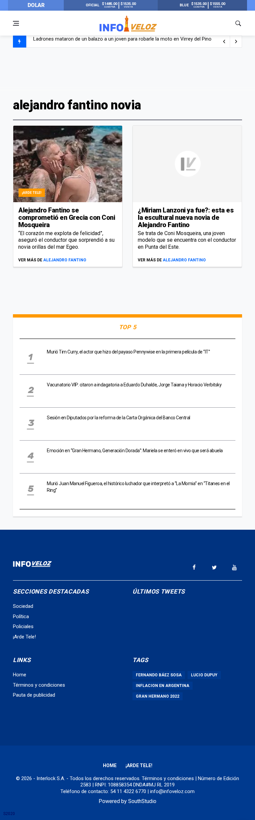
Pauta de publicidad (34, 695)
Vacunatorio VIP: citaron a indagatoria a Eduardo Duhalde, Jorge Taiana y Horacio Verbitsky (134, 384)
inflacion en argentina (162, 685)
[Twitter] (214, 567)
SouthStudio (142, 801)
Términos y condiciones (39, 685)
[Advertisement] (127, 72)
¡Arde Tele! (32, 193)
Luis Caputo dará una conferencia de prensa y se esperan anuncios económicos (121, 42)
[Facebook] (194, 567)
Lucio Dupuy (204, 675)
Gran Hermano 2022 (157, 696)
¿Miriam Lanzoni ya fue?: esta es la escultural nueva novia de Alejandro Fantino (185, 217)
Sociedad (23, 606)
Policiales (23, 626)
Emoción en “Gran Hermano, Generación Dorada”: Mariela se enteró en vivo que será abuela (135, 450)
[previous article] (236, 42)
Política (21, 616)
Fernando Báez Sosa (159, 675)
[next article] (224, 42)
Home (19, 675)
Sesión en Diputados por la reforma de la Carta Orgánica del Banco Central (118, 417)
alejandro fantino (64, 260)
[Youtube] (234, 567)
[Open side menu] (16, 23)
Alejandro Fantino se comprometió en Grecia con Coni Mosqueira (66, 217)
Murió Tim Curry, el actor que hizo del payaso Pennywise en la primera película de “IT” (128, 351)
